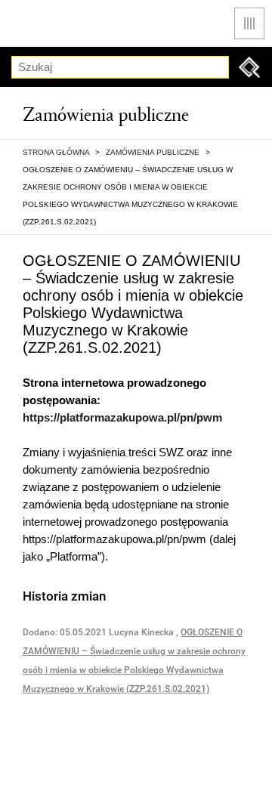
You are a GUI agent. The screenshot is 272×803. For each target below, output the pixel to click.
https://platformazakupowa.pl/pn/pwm (122, 417)
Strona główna (56, 152)
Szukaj (249, 67)
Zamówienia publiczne (152, 152)
